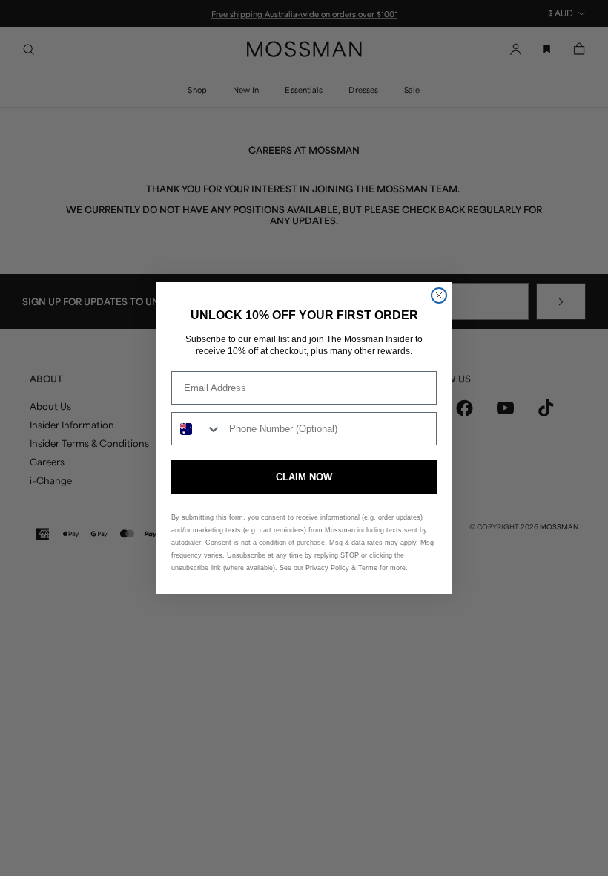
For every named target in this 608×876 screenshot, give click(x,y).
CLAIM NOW (304, 477)
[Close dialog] (439, 295)
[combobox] (197, 429)
